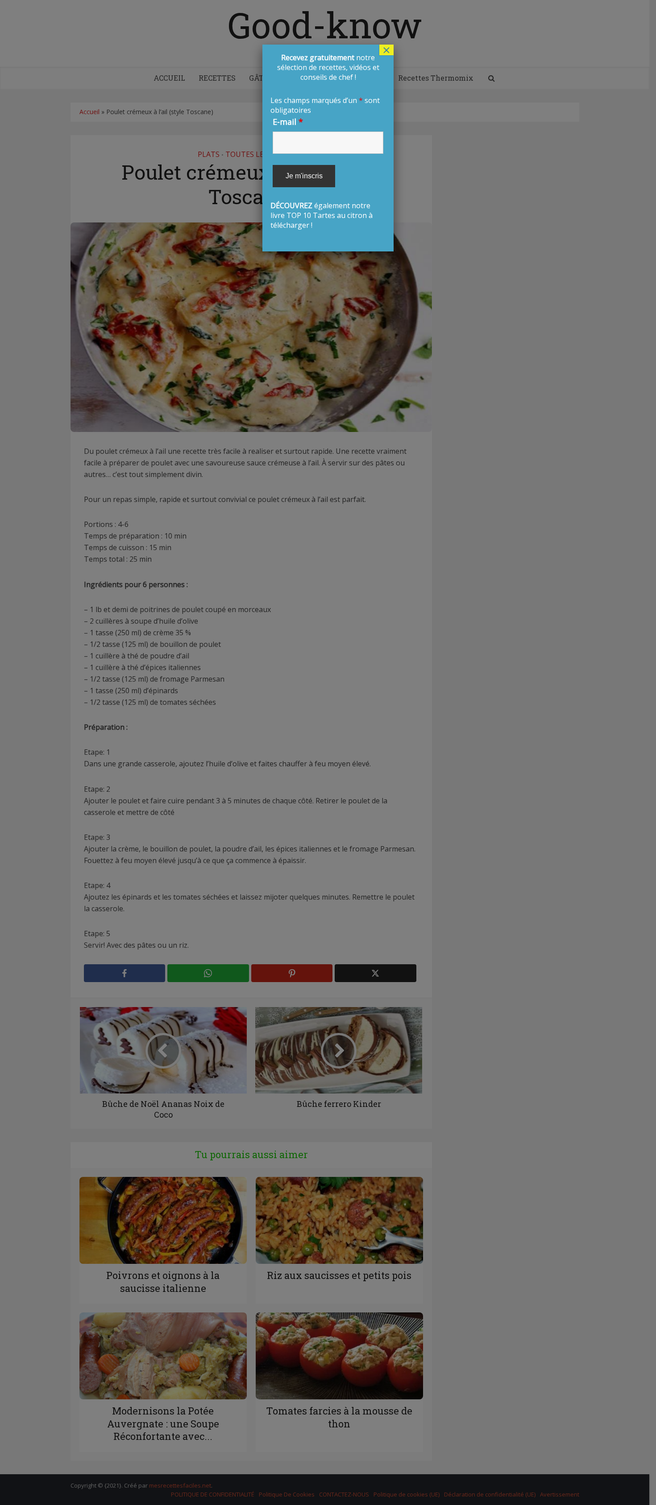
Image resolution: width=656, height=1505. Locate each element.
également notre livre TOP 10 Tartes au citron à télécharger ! (326, 141)
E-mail (288, 121)
